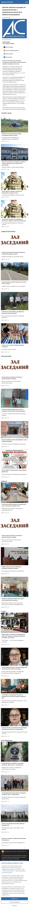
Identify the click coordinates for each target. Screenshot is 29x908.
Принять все (14, 898)
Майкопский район (8, 231)
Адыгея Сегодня (7, 2)
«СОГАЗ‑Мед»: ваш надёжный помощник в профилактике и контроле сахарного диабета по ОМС (14, 696)
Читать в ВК (9, 57)
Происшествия (6, 42)
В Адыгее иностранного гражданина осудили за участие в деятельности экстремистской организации (14, 163)
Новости (4, 481)
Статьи (3, 611)
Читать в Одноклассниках (12, 50)
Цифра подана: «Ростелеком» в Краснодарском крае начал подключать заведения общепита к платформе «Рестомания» (13, 636)
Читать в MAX (9, 53)
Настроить (14, 905)
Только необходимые (14, 902)
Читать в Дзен (9, 47)
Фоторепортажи (6, 740)
